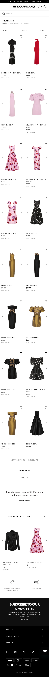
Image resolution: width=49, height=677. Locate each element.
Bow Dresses (25, 23)
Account (9, 643)
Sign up (24, 620)
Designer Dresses (13, 23)
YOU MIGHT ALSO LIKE (19, 516)
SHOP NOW (36, 1)
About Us (9, 630)
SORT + (24, 31)
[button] (24, 13)
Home (4, 23)
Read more (24, 500)
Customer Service (12, 636)
